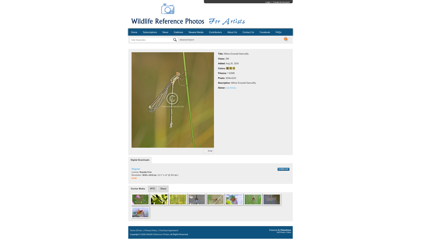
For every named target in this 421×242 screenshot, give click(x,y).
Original (136, 169)
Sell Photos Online (284, 232)
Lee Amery (231, 88)
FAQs (278, 32)
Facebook (265, 32)
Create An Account (281, 2)
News (165, 32)
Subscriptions (150, 32)
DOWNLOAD (283, 169)
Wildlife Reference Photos (157, 234)
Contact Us (248, 32)
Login (268, 2)
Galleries (178, 32)
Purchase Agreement (168, 230)
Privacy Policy (150, 230)
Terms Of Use (136, 230)
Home (134, 32)
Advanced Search (187, 40)
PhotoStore (286, 230)
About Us (232, 32)
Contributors (215, 32)
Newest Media (196, 32)
